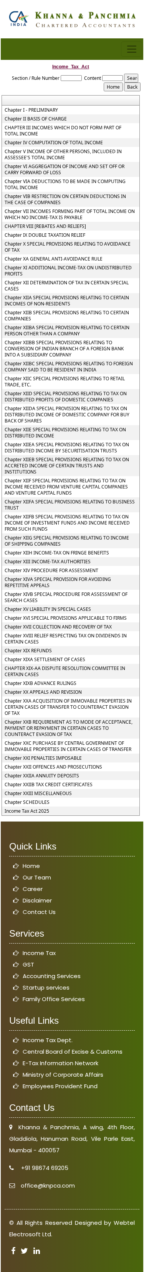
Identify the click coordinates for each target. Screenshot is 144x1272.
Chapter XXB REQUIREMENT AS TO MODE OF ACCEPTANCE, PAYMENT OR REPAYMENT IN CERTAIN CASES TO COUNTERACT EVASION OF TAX (68, 728)
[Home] (72, 18)
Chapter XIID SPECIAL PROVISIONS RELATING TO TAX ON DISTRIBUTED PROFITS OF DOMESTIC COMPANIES (66, 397)
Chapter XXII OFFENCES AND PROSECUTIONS (53, 767)
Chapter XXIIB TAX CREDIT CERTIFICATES (49, 785)
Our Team (37, 877)
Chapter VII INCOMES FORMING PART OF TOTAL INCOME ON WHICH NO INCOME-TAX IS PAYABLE (70, 214)
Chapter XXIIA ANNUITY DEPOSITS (42, 776)
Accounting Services (52, 976)
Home (31, 866)
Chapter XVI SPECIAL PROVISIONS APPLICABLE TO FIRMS (66, 618)
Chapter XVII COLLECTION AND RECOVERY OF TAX (58, 627)
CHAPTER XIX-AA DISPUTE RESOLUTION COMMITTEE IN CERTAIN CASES (65, 671)
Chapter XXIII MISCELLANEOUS (38, 793)
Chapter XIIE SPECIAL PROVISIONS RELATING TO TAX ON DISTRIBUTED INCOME (65, 433)
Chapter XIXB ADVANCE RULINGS (40, 683)
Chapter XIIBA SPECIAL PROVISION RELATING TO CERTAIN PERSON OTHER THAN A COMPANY (67, 331)
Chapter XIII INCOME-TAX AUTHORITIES (48, 562)
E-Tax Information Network (60, 1063)
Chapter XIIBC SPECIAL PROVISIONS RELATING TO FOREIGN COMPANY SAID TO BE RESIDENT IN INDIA (69, 367)
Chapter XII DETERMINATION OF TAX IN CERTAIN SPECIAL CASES (67, 286)
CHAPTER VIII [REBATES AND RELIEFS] (45, 226)
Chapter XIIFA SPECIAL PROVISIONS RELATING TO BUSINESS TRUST (70, 505)
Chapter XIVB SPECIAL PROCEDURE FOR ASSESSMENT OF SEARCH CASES (66, 597)
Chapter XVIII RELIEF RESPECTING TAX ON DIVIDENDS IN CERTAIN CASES (66, 639)
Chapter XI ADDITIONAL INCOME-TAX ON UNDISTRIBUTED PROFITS (68, 271)
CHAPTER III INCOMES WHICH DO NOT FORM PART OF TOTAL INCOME (63, 131)
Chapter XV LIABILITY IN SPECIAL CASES (48, 609)
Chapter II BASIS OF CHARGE (36, 119)
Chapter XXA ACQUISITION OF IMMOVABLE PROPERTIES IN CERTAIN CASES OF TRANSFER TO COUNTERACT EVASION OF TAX (68, 707)
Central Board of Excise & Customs (72, 1052)
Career (33, 889)
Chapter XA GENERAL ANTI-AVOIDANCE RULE (54, 259)
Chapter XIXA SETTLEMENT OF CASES (45, 660)
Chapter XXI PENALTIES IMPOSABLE (43, 758)
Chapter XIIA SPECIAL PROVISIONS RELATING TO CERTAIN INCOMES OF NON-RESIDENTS (67, 301)
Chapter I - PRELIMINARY (31, 110)
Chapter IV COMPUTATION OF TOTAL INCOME (54, 143)
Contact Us (39, 912)
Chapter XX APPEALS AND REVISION (43, 692)
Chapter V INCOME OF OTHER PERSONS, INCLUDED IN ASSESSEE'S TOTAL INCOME (63, 154)
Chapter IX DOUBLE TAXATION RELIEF (45, 235)
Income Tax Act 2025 (27, 811)
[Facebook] (13, 1251)
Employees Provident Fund (60, 1086)
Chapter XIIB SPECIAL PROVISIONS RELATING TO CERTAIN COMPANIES (67, 316)
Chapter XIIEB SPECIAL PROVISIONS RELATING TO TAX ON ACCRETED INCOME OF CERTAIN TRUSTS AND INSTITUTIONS (67, 466)
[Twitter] (24, 1251)
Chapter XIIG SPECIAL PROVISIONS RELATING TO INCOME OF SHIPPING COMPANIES (67, 541)
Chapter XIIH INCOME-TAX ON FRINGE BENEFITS (57, 553)
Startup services (46, 987)
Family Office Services (54, 999)
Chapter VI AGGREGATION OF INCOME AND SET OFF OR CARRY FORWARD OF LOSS (64, 169)
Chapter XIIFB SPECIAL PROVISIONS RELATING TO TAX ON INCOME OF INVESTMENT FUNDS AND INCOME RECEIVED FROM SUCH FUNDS (67, 523)
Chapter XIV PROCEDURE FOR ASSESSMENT (51, 571)
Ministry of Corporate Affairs (63, 1075)
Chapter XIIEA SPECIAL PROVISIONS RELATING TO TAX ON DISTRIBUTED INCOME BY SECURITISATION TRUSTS (67, 448)
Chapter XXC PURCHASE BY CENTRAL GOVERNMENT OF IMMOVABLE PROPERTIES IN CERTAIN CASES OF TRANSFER (68, 746)
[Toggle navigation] (131, 49)
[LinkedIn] (36, 1251)
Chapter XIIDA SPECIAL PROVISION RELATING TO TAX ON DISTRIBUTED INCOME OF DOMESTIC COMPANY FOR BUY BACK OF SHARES (67, 415)
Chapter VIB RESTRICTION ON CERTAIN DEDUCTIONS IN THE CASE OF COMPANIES (65, 199)
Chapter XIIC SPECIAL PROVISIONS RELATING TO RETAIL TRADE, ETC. (65, 382)
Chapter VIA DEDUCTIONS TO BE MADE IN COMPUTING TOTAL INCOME (65, 184)
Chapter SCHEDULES (27, 802)
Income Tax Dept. (48, 1040)
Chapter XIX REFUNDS (28, 651)
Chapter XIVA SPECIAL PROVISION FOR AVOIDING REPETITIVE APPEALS (58, 582)
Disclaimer (37, 900)
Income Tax (39, 953)
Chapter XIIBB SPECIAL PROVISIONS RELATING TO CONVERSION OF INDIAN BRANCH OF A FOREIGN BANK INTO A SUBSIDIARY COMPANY (64, 349)
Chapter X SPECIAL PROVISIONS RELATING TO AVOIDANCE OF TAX (68, 247)
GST (28, 964)
